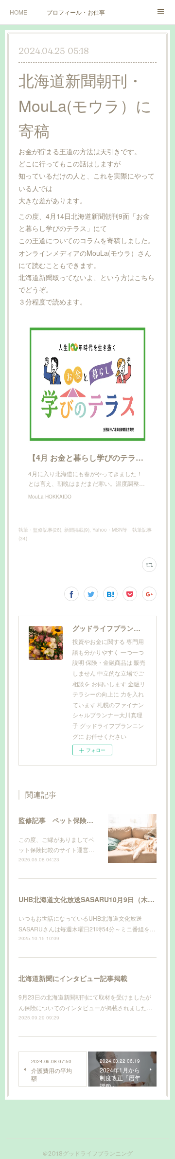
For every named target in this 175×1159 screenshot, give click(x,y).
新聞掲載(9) (76, 529)
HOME (18, 12)
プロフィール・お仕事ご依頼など (76, 12)
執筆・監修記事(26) (39, 529)
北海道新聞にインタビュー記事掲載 (72, 978)
